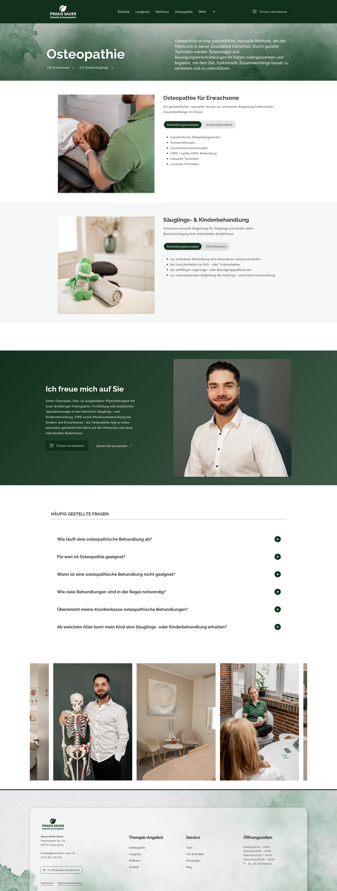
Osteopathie (184, 11)
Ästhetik (123, 11)
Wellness (162, 11)
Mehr (202, 11)
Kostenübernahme (219, 124)
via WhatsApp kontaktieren (63, 870)
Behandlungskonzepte (183, 124)
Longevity (142, 11)
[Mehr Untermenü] (214, 11)
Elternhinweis (216, 246)
